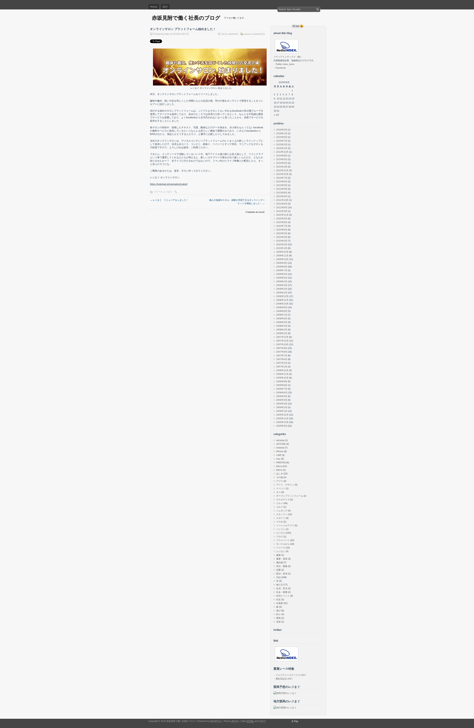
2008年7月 (281, 315)
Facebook (281, 68)
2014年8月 (281, 155)
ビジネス (280, 533)
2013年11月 (282, 170)
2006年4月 (281, 400)
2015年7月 (281, 141)
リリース (158, 191)
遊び (278, 610)
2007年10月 (282, 344)
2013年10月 (282, 174)
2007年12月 (282, 337)
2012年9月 (281, 189)
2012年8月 (281, 192)
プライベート (283, 540)
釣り (278, 614)
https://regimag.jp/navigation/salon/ (169, 184)
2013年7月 (281, 178)
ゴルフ (279, 507)
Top (296, 721)
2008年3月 (281, 329)
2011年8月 (281, 207)
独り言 (279, 584)
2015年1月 (281, 148)
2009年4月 (281, 281)
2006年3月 (281, 403)
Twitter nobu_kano (285, 64)
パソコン (280, 529)
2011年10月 (282, 200)
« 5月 (276, 115)
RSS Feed (297, 26)
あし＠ (279, 473)
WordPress (215, 721)
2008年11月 (282, 300)
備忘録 (279, 562)
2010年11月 (282, 215)
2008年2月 (281, 333)
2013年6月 (281, 181)
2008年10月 (282, 303)
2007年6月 (281, 359)
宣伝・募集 (281, 566)
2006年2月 (281, 407)
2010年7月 (281, 226)
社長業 (279, 603)
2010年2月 (281, 244)
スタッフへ (281, 514)
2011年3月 (281, 211)
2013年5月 (281, 185)
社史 (278, 599)
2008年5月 (281, 322)
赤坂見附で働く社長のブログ (186, 17)
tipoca (279, 466)
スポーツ (280, 518)
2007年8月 (281, 352)
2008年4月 (281, 326)
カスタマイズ (283, 499)
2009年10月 (282, 259)
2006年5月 (281, 396)
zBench (235, 721)
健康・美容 (281, 559)
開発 (278, 618)
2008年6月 (281, 318)
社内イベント (283, 596)
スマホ (279, 522)
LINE (278, 455)
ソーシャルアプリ (285, 525)
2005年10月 (282, 422)
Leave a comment (252, 34)
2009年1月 (281, 292)
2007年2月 (281, 363)
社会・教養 (281, 592)
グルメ (279, 503)
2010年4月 (281, 237)
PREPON (281, 462)
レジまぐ (168, 191)
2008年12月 (282, 296)
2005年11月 (282, 418)
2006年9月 (281, 381)
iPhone (279, 451)
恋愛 (278, 570)
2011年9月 (281, 203)
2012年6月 (281, 196)
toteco (279, 470)
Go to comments (230, 34)
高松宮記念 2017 (284, 678)
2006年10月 (282, 377)
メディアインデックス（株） (287, 57)
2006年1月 (281, 411)
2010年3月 (281, 241)
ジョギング (281, 510)
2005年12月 (282, 415)
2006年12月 (282, 370)
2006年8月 (281, 385)
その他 (279, 477)
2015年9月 (281, 137)
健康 (278, 555)
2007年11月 (282, 340)
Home (153, 6)
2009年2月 (281, 289)
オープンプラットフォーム (289, 496)
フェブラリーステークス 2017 (291, 675)
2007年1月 (281, 366)
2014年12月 (282, 152)
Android (280, 447)
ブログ (279, 536)
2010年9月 (281, 218)
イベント (280, 488)
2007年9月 (281, 348)
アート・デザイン (285, 484)
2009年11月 (282, 255)
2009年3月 (281, 285)
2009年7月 (281, 270)
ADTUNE (281, 444)
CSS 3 (262, 721)
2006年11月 (282, 374)
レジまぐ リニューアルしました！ (169, 200)
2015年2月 (281, 144)
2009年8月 (281, 266)
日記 (278, 577)
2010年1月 (281, 248)
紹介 (165, 6)
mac (278, 459)
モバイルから (283, 544)
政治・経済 (281, 573)
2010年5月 (281, 233)
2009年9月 (281, 263)
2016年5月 (281, 129)
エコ (278, 492)
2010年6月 (281, 229)
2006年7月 (281, 389)
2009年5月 (281, 278)
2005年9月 (281, 426)
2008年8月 (281, 311)
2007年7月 (281, 355)
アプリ (279, 481)
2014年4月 (281, 166)
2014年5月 (281, 163)
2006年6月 (281, 392)
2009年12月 (282, 252)
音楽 (278, 621)
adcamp (280, 440)
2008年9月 (281, 307)
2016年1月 (281, 133)
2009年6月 (281, 274)
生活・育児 (281, 588)
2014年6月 (281, 159)
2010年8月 (281, 222)
